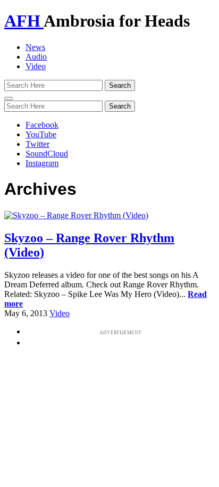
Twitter (37, 143)
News (35, 47)
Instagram (42, 163)
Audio (36, 56)
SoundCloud (47, 153)
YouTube (41, 134)
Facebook (42, 124)
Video (36, 66)
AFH (24, 20)
